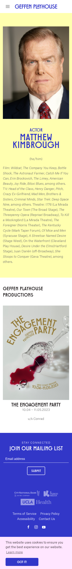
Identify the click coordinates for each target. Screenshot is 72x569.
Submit (36, 470)
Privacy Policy (50, 513)
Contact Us (47, 519)
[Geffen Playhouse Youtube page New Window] (44, 527)
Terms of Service (24, 513)
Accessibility (26, 519)
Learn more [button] (14, 552)
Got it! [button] (22, 562)
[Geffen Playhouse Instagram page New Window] (36, 527)
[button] (7, 6)
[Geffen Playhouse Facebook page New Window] (28, 527)
